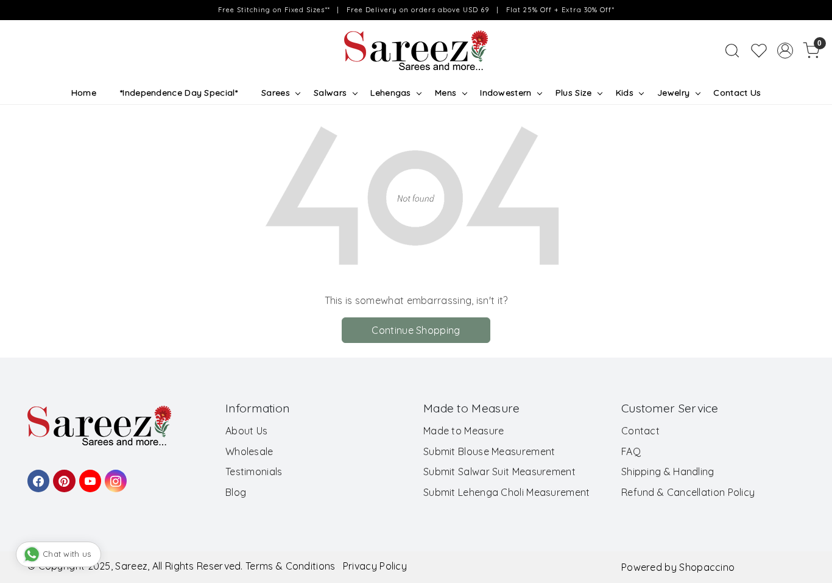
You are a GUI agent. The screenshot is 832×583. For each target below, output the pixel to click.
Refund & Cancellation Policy (688, 492)
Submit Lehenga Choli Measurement (506, 492)
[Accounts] (785, 50)
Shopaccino (707, 567)
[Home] (416, 50)
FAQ (631, 451)
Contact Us (737, 92)
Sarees (275, 92)
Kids (624, 92)
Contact (640, 431)
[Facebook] (36, 475)
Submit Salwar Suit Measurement (499, 471)
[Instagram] (114, 475)
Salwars (330, 92)
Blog (235, 492)
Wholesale (249, 451)
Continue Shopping (416, 330)
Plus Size (573, 92)
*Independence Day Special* (179, 92)
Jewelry (673, 92)
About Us (246, 431)
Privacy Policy (375, 566)
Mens (445, 92)
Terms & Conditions (290, 566)
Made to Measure (463, 431)
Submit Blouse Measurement (489, 451)
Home (83, 92)
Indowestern (505, 92)
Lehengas (390, 92)
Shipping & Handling (667, 471)
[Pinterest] (62, 475)
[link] (732, 50)
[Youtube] (88, 475)
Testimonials (254, 471)
